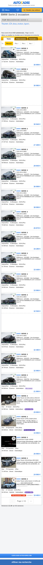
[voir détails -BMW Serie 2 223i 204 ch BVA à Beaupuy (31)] (8, 153)
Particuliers (33, 39)
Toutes (9, 39)
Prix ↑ (17, 43)
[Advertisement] (21, 91)
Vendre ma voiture (33, 10)
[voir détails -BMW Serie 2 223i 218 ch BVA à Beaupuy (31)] (8, 52)
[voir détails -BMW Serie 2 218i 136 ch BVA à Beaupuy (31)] (8, 379)
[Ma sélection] (18, 10)
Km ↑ (31, 43)
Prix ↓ (24, 43)
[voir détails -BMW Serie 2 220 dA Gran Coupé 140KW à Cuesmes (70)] (8, 441)
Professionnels (21, 39)
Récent (9, 43)
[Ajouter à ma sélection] (14, 49)
